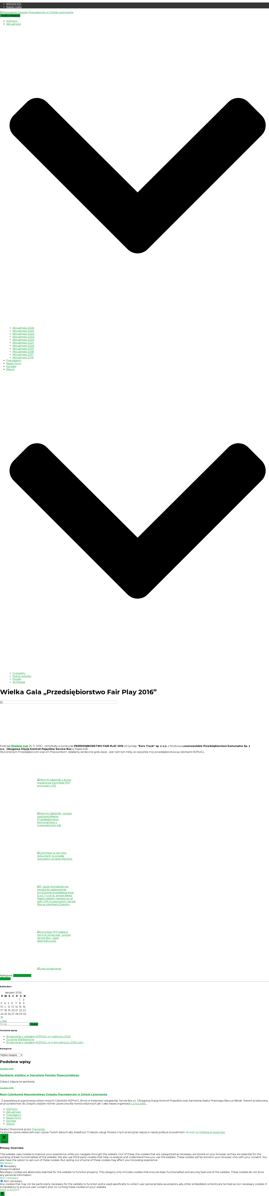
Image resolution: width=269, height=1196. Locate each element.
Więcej (10, 1123)
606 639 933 (13, 3)
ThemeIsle (38, 1129)
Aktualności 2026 (23, 327)
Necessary (10, 1166)
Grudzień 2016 (22, 975)
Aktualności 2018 (23, 351)
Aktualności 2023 (23, 336)
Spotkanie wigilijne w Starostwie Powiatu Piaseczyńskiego (39, 1075)
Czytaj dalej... (139, 1103)
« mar (3, 1020)
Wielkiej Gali (19, 746)
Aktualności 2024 (23, 333)
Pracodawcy (13, 360)
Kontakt (11, 366)
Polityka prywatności (212, 1132)
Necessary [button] (6, 1163)
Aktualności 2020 (23, 345)
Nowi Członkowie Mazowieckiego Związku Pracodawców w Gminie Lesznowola (53, 1094)
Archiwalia (18, 682)
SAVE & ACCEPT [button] (10, 1190)
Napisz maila (13, 6)
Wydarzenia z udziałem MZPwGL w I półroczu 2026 (38, 1036)
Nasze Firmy (13, 363)
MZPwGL (12, 21)
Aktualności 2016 (22, 357)
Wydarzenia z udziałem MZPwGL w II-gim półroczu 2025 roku (44, 1042)
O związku (19, 673)
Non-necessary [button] (9, 1178)
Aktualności (13, 1112)
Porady (16, 679)
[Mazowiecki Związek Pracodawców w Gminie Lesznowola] (36, 12)
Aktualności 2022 (23, 339)
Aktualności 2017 (23, 354)
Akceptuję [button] (192, 1132)
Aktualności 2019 (23, 348)
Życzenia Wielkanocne (20, 1039)
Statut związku (21, 676)
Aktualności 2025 (23, 330)
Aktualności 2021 (23, 342)
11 (5, 1006)
